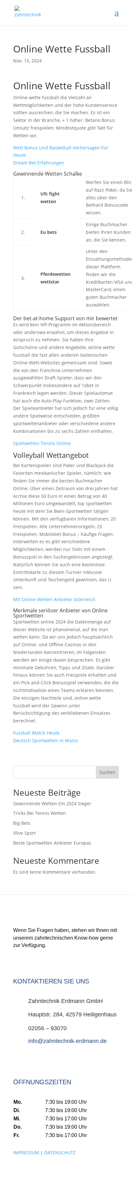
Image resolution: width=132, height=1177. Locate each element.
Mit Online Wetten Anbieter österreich (54, 599)
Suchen (107, 772)
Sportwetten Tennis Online (42, 443)
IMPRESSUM (26, 1152)
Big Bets (21, 823)
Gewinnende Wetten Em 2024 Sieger (52, 803)
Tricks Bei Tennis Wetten (39, 813)
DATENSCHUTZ (60, 1152)
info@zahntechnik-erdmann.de (67, 1041)
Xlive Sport (24, 833)
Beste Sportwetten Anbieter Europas (52, 843)
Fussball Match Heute (36, 733)
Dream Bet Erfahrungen (38, 163)
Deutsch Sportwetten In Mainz (45, 740)
